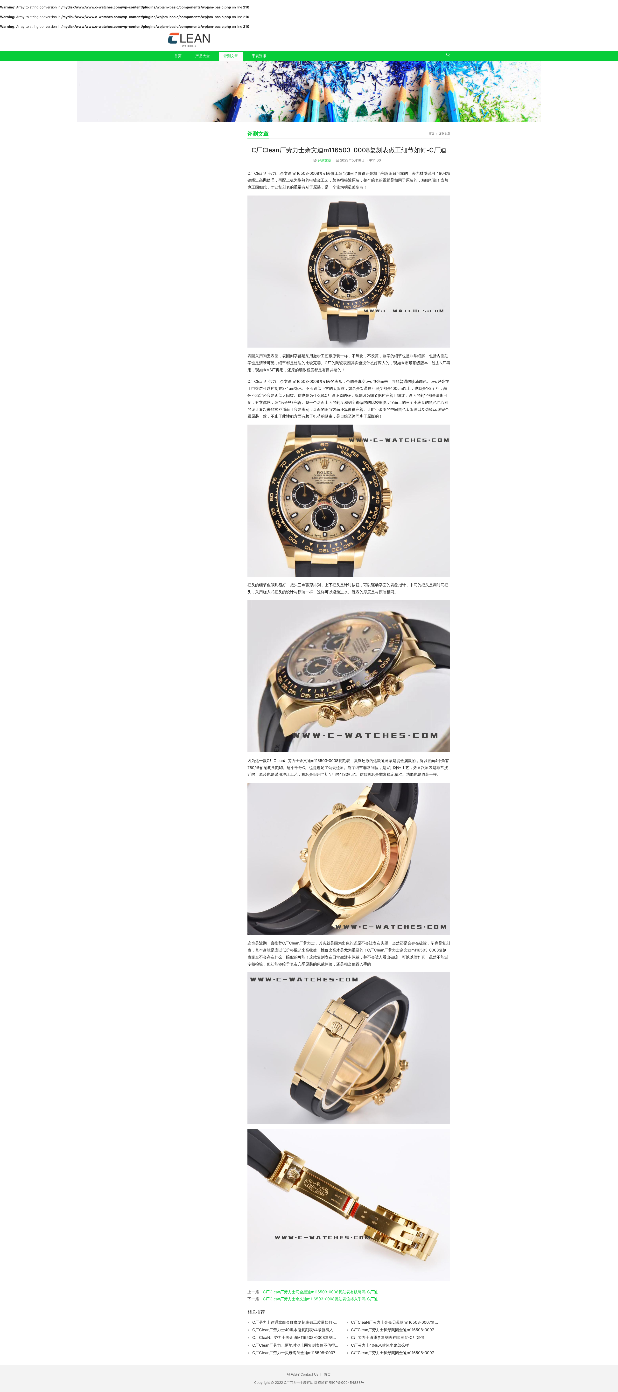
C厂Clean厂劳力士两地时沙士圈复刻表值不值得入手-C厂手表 (295, 1345)
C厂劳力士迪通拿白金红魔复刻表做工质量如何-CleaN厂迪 (295, 1322)
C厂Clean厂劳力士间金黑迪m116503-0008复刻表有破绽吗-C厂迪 (320, 1291)
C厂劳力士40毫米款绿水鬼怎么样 (380, 1345)
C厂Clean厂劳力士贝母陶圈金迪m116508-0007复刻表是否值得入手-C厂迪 (394, 1352)
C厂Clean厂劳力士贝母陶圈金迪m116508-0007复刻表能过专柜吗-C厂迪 (394, 1329)
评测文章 (231, 56)
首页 (178, 56)
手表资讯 (259, 56)
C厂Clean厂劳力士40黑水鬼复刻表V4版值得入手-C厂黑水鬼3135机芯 (295, 1329)
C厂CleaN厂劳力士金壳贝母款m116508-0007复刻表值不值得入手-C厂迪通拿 (394, 1322)
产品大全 (202, 56)
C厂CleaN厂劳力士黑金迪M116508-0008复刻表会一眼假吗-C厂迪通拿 (295, 1337)
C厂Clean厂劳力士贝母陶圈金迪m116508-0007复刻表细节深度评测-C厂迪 (295, 1352)
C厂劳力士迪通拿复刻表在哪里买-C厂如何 (387, 1337)
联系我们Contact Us (302, 1374)
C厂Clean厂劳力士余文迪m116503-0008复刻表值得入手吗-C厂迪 (320, 1298)
